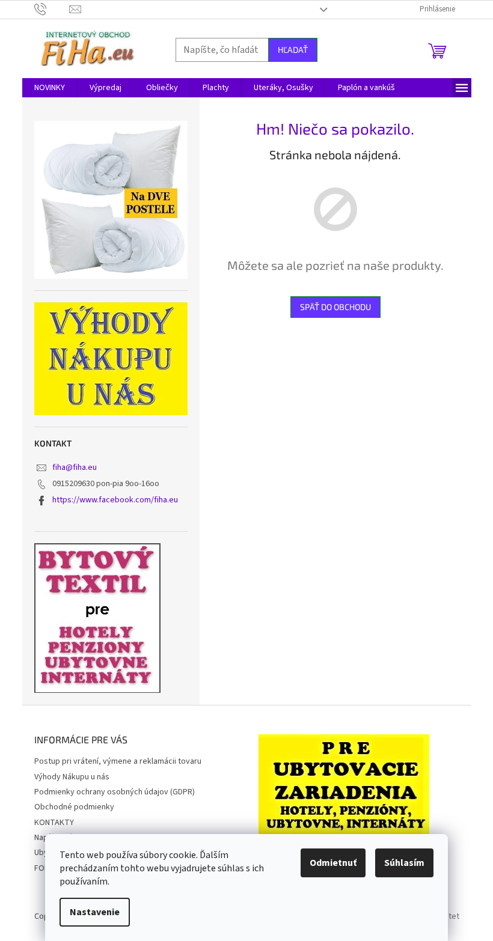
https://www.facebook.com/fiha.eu (115, 500)
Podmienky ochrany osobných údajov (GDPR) (114, 792)
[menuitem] (49, 87)
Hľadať (293, 49)
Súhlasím (404, 862)
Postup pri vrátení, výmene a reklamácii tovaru (117, 761)
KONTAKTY (54, 823)
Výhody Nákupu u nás (71, 777)
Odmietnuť (333, 862)
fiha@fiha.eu (74, 467)
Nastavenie (95, 912)
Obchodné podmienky (74, 807)
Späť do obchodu (335, 307)
